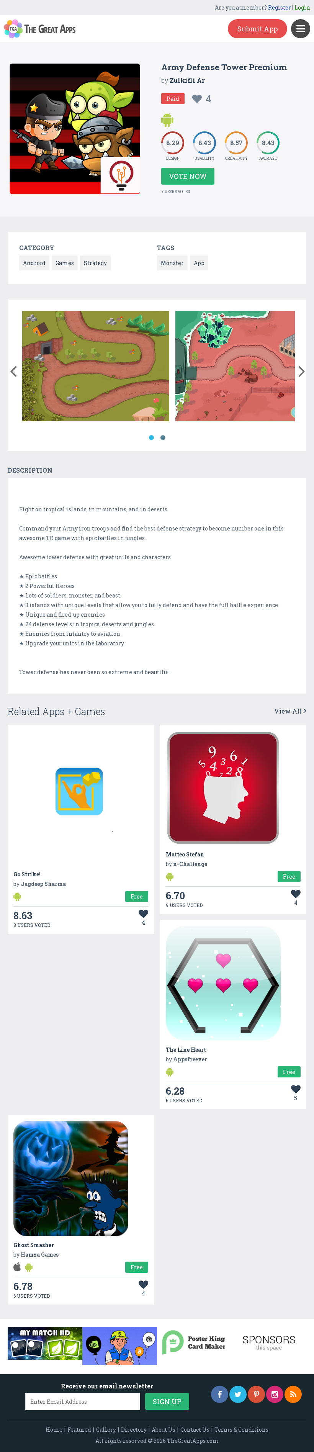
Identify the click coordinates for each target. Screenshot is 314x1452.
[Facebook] (219, 1394)
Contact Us (194, 1429)
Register (279, 7)
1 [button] (151, 438)
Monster (172, 263)
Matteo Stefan (185, 854)
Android (34, 263)
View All (288, 711)
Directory (134, 1429)
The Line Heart (186, 1049)
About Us (163, 1429)
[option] (95, 367)
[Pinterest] (256, 1394)
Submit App (257, 28)
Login (302, 7)
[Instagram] (274, 1394)
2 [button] (163, 438)
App (199, 263)
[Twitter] (238, 1394)
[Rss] (293, 1394)
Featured (79, 1429)
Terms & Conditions (241, 1429)
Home (54, 1429)
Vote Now (188, 176)
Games (65, 263)
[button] (13, 369)
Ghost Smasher (33, 1245)
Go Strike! (27, 874)
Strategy (95, 263)
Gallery (106, 1429)
